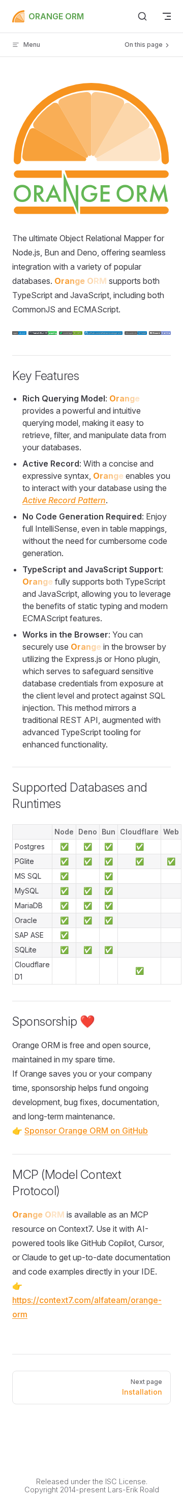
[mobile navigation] (167, 16)
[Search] (142, 16)
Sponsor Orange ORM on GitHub (86, 1130)
